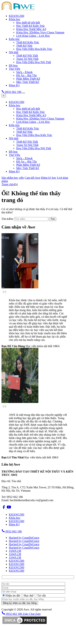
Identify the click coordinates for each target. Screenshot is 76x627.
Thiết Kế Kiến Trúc (27, 42)
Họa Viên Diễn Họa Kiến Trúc (34, 49)
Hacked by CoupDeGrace (24, 537)
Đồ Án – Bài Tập (26, 75)
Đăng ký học (48, 177)
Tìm (53, 219)
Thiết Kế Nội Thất (27, 55)
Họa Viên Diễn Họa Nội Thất (33, 62)
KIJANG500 (16, 15)
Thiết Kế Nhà (24, 45)
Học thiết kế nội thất (28, 22)
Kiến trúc (14, 39)
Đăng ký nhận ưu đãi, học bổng (20, 603)
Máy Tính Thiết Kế (27, 82)
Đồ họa (13, 65)
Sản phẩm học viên (12, 177)
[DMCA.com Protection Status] (24, 623)
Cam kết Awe (32, 177)
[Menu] (23, 92)
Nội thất (13, 52)
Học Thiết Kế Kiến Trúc (30, 25)
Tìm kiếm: (7, 218)
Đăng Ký (14, 85)
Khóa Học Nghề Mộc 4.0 (31, 29)
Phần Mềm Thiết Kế (28, 78)
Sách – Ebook (24, 72)
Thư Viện (14, 68)
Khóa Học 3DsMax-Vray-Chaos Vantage (40, 32)
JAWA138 (15, 550)
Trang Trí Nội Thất (27, 58)
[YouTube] (9, 508)
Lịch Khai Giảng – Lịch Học (33, 35)
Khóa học (14, 19)
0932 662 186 (13, 531)
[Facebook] (4, 508)
